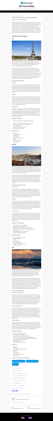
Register (28, 11)
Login (25, 11)
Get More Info (15, 364)
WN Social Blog (26, 6)
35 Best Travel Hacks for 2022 (16, 368)
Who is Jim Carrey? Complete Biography (18, 385)
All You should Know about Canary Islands (18, 380)
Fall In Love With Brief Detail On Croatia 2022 (19, 375)
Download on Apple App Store (32, 361)
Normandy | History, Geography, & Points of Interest (20, 373)
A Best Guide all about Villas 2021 (17, 383)
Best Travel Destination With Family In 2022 (18, 378)
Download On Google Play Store (18, 361)
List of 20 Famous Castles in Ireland (17, 370)
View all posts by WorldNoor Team (17, 402)
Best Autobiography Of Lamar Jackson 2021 (18, 388)
